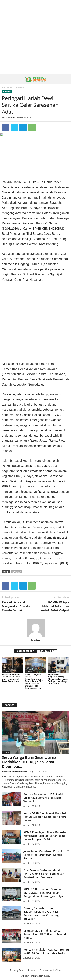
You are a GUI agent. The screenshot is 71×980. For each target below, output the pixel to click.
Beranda (7, 87)
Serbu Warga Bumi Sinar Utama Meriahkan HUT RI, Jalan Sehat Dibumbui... (29, 762)
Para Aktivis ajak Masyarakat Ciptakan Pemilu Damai (17, 606)
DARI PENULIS (47, 651)
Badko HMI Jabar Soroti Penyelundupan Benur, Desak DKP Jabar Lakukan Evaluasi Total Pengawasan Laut (34, 681)
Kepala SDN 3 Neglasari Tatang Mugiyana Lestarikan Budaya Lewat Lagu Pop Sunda (58, 679)
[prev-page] (33, 694)
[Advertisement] (35, 37)
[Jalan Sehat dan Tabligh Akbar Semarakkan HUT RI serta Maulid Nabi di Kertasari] (11, 936)
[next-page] (38, 694)
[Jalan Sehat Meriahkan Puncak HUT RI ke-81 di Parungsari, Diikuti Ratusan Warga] (11, 856)
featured (16, 572)
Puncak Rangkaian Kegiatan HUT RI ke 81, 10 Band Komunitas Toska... (46, 951)
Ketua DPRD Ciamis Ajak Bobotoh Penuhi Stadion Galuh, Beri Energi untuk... (45, 816)
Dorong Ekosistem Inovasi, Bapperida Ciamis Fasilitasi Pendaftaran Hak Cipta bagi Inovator (41, 913)
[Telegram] (23, 127)
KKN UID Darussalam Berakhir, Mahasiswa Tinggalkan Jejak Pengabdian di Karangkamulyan (44, 892)
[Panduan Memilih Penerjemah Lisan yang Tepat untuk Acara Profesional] (12, 664)
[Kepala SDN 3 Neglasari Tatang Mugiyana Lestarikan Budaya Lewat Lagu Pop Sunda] (58, 664)
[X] (14, 127)
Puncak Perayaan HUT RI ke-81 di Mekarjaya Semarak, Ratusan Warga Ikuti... (44, 797)
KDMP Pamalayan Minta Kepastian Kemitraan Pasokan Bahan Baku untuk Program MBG (45, 835)
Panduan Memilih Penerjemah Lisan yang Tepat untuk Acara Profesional (11, 678)
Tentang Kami (16, 970)
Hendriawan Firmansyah (14, 771)
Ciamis (6, 752)
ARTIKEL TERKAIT (25, 651)
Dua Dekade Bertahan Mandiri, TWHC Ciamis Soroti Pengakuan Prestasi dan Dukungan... (43, 873)
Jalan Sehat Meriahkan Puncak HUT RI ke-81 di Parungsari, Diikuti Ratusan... (46, 854)
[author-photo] (35, 628)
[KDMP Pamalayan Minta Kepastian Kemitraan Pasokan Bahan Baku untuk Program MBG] (11, 837)
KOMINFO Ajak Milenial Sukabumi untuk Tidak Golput (55, 606)
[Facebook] (5, 127)
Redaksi (31, 970)
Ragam (7, 91)
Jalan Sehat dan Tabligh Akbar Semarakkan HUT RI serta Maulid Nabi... (44, 934)
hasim (12, 117)
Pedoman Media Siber (50, 970)
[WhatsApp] (32, 127)
